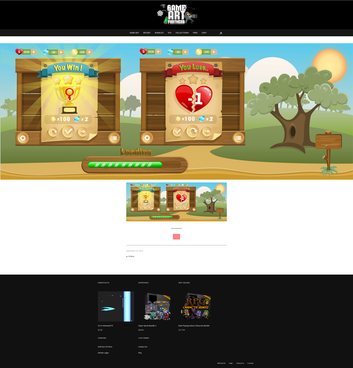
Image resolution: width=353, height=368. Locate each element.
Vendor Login (103, 352)
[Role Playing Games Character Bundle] (197, 306)
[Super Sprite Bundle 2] (156, 306)
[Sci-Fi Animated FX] (116, 306)
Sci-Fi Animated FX (105, 325)
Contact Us (142, 346)
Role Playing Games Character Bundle (194, 325)
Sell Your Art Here (105, 346)
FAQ (140, 352)
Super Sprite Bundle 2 (147, 325)
